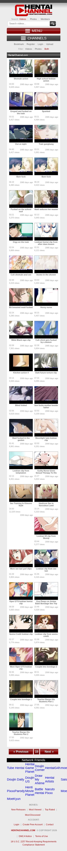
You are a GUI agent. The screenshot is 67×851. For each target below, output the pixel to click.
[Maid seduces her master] (46, 199)
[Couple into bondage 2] (46, 656)
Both (46, 49)
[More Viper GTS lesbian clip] (21, 656)
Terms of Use (41, 836)
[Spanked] (46, 101)
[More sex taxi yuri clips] (21, 558)
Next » (49, 751)
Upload (49, 44)
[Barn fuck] (21, 166)
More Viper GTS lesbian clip (21, 668)
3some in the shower (46, 275)
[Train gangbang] (46, 133)
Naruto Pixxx (50, 791)
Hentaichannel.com (23, 830)
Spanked (46, 111)
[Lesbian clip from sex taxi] (46, 558)
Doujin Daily (15, 779)
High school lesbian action (46, 80)
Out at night (21, 144)
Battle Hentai (39, 791)
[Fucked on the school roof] (21, 199)
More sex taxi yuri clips (21, 569)
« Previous (20, 751)
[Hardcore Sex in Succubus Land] (46, 493)
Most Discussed (32, 815)
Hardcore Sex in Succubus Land (46, 504)
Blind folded (21, 405)
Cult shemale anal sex (21, 275)
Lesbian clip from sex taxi (46, 570)
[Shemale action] (21, 68)
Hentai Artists (49, 779)
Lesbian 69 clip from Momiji (46, 537)
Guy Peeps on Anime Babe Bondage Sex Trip (46, 602)
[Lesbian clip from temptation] (21, 460)
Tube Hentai (15, 768)
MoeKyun (14, 799)
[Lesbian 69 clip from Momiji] (46, 525)
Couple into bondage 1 (21, 699)
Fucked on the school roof (21, 210)
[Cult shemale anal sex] (21, 264)
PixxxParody (16, 791)
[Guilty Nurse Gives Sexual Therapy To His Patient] (46, 460)
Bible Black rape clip (21, 340)
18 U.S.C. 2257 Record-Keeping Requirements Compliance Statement (33, 843)
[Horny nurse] (46, 297)
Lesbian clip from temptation (21, 472)
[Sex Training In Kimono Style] (21, 493)
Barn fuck (21, 177)
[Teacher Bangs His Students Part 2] (21, 721)
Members (45, 19)
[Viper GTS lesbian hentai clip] (21, 591)
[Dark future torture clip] (46, 362)
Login (40, 44)
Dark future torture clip (46, 373)
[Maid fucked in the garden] (21, 427)
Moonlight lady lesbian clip (46, 439)
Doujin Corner (40, 768)
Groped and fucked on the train (21, 112)
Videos (22, 19)
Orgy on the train (21, 242)
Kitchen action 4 (21, 373)
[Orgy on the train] (21, 231)
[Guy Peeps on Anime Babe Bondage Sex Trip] (46, 591)
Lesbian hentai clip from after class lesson (46, 243)
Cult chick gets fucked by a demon (46, 341)
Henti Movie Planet (29, 790)
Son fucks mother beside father (46, 406)
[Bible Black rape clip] (21, 329)
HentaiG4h (52, 768)
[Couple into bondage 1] (21, 689)
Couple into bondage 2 (46, 667)
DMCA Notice (25, 836)
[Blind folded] (21, 395)
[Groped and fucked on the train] (21, 101)
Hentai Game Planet (29, 767)
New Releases (18, 809)
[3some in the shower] (46, 264)
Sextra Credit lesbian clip (21, 634)
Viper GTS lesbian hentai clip (21, 602)
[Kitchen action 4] (21, 362)
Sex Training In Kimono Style (21, 504)
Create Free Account (33, 824)
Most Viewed (35, 809)
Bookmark (19, 44)
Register (31, 44)
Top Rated (50, 809)
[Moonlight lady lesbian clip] (46, 427)
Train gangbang (46, 144)
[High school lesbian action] (46, 68)
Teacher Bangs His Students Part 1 (46, 700)
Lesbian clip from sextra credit (46, 635)
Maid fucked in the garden (21, 439)
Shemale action (21, 79)
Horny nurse (46, 307)
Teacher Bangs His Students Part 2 (21, 733)
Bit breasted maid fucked (21, 307)
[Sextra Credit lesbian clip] (21, 623)
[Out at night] (21, 133)
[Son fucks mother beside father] (46, 395)
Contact (49, 824)
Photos (33, 19)
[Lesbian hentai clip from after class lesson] (46, 231)
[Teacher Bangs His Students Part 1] (46, 689)
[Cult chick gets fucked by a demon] (46, 329)
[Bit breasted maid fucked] (21, 297)
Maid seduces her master (46, 209)
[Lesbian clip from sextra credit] (46, 623)
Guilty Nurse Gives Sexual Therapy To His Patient (46, 473)
